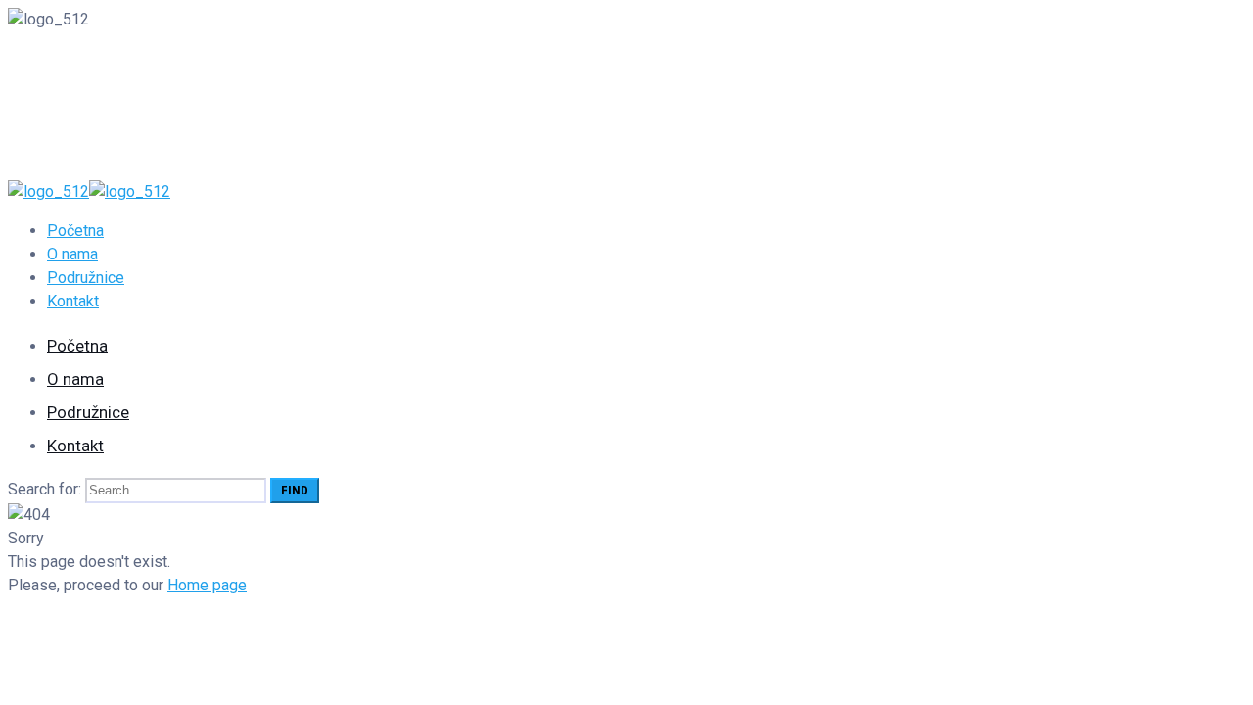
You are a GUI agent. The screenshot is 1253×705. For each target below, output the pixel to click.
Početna (75, 230)
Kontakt (73, 301)
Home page (207, 585)
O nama (72, 254)
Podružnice (85, 277)
